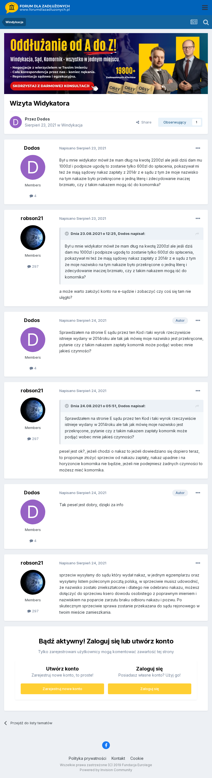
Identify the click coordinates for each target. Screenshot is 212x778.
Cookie (137, 758)
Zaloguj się (149, 688)
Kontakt (118, 758)
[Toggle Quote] (67, 233)
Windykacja (72, 125)
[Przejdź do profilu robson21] (32, 237)
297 (35, 266)
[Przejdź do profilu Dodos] (16, 122)
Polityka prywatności (87, 758)
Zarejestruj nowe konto (62, 688)
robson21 (32, 218)
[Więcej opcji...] (197, 148)
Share (145, 122)
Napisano (82, 148)
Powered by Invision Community (106, 770)
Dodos (43, 119)
